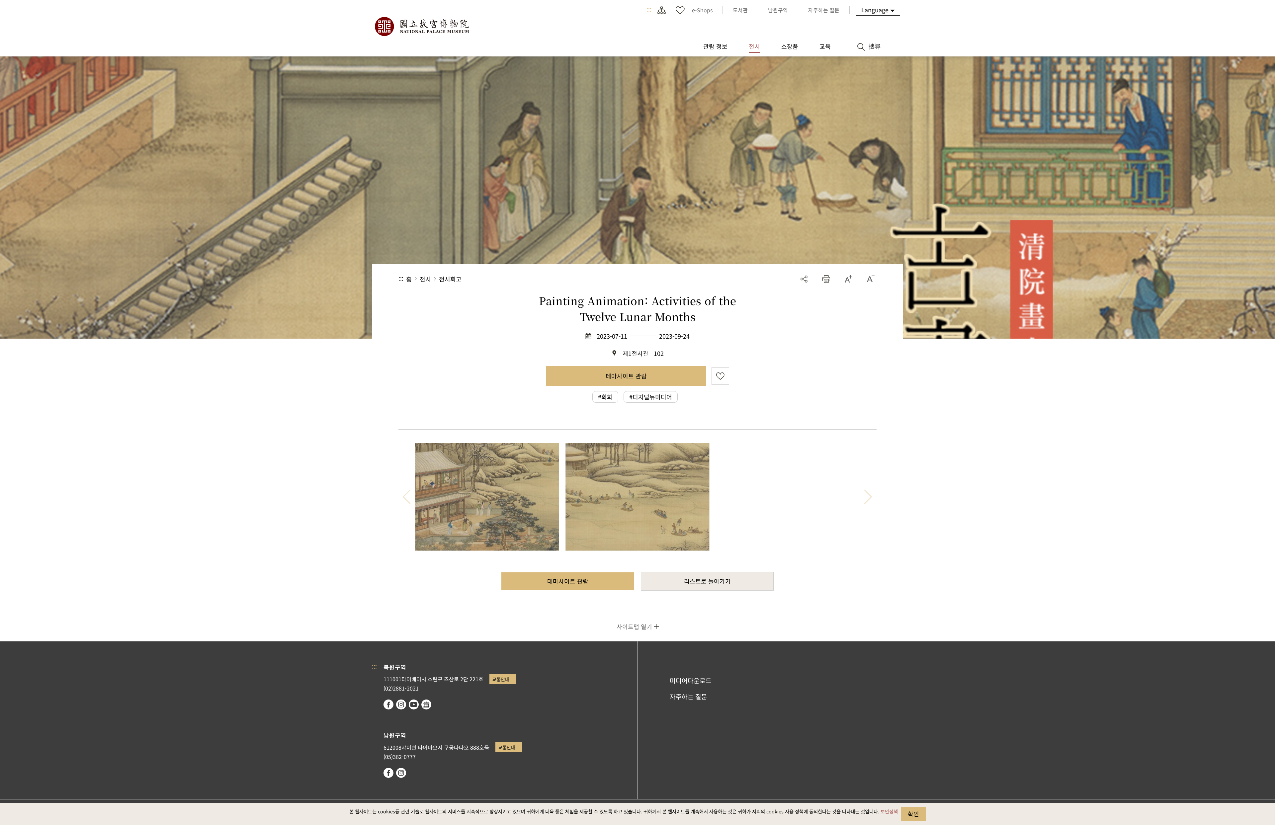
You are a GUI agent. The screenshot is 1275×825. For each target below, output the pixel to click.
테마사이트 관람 (626, 375)
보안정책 (889, 811)
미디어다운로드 (691, 680)
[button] (826, 279)
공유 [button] (804, 279)
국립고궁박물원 (421, 27)
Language (875, 9)
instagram (401, 704)
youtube (414, 704)
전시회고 (450, 279)
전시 (425, 279)
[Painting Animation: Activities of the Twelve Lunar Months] (487, 497)
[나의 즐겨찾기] (680, 10)
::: (648, 10)
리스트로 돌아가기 (707, 581)
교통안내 (500, 679)
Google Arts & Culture (426, 704)
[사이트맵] (661, 10)
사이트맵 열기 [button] (634, 626)
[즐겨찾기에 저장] (720, 376)
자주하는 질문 (688, 696)
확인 (913, 813)
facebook (388, 704)
